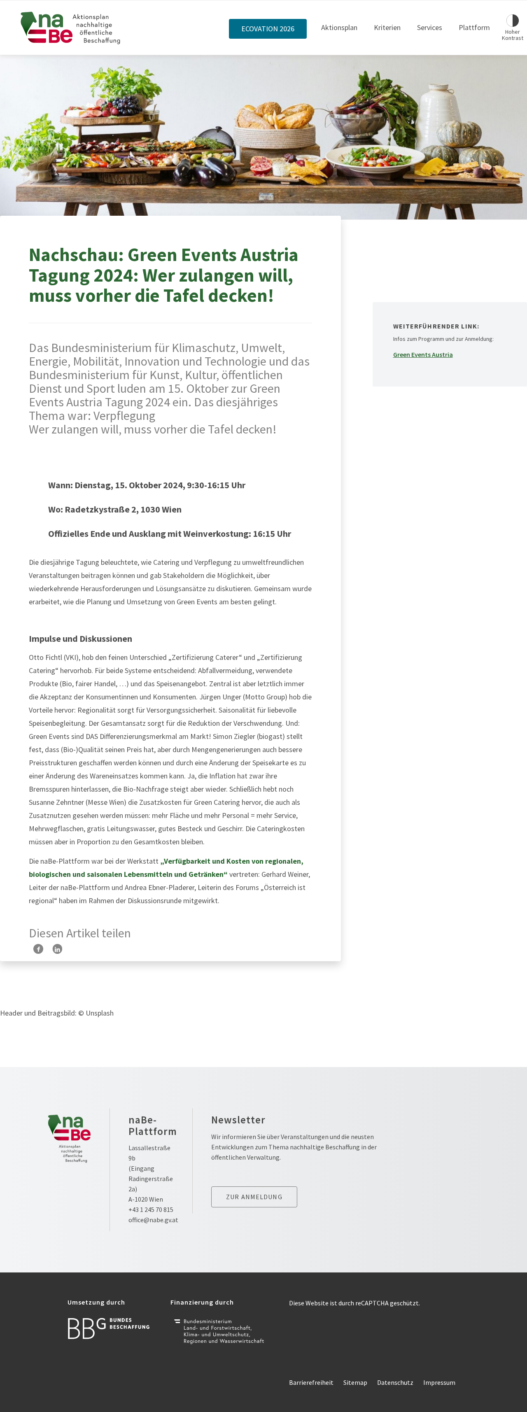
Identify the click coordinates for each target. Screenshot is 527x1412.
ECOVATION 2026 (267, 29)
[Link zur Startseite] (71, 27)
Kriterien (387, 27)
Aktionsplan (339, 27)
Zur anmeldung (254, 1197)
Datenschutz (395, 1382)
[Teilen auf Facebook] (38, 949)
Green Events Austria (423, 354)
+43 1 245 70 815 (150, 1209)
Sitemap (355, 1382)
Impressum (439, 1382)
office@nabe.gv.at (153, 1220)
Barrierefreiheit (311, 1382)
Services (429, 27)
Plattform (474, 27)
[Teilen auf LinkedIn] (57, 949)
